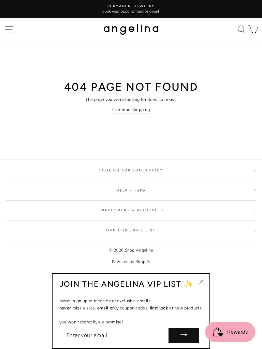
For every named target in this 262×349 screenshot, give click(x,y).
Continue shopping (131, 110)
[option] (131, 9)
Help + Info (131, 190)
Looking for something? (131, 170)
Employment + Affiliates (131, 210)
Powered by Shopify (131, 261)
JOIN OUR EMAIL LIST (131, 230)
